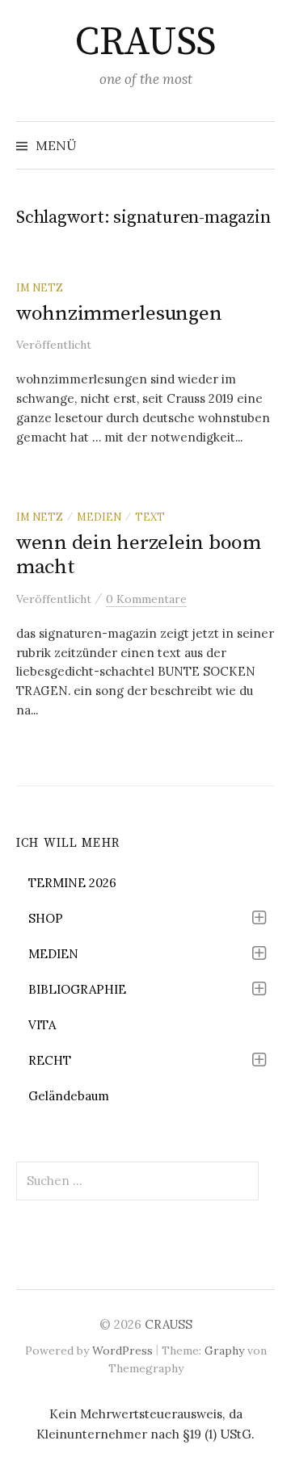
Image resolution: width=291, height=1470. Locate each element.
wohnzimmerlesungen (118, 313)
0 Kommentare (146, 599)
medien (99, 516)
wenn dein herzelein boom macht (138, 555)
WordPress (122, 1350)
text (150, 516)
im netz (39, 287)
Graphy (224, 1350)
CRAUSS (145, 43)
